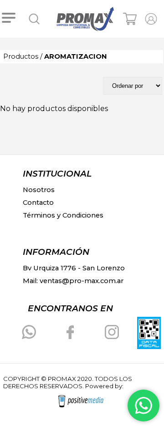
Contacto (38, 202)
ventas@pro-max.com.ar (81, 281)
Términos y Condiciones (63, 215)
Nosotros (39, 190)
